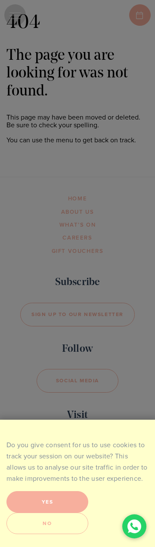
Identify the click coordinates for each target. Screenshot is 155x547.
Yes (47, 502)
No (47, 523)
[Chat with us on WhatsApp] (134, 526)
